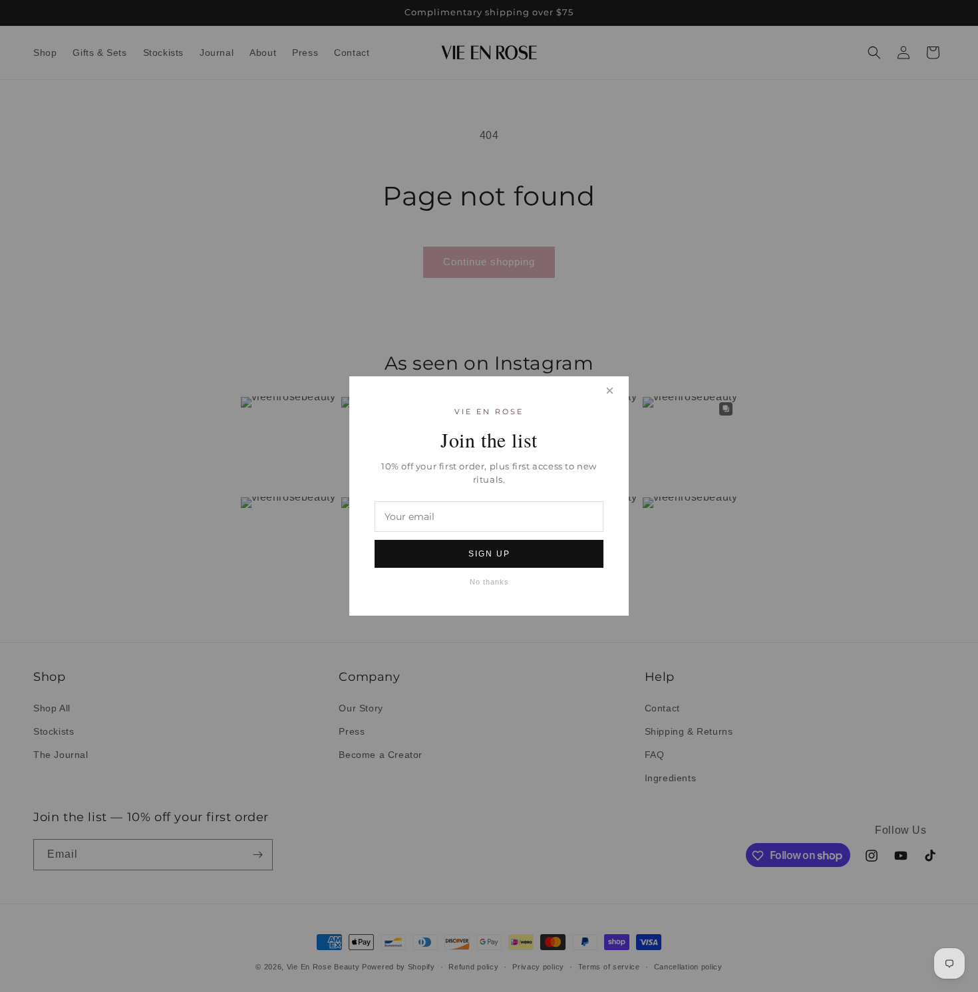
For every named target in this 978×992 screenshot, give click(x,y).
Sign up (489, 553)
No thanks (489, 582)
